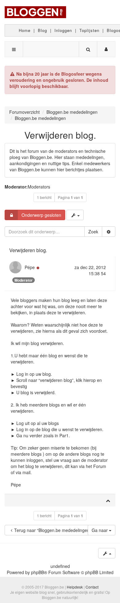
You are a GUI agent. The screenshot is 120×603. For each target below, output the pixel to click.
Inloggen (63, 30)
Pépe (30, 267)
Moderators (39, 187)
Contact (92, 586)
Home (24, 30)
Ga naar (100, 530)
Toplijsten (89, 30)
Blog (42, 30)
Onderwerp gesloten (41, 215)
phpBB (37, 572)
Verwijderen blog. (60, 134)
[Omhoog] (108, 500)
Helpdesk (75, 586)
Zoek (93, 231)
